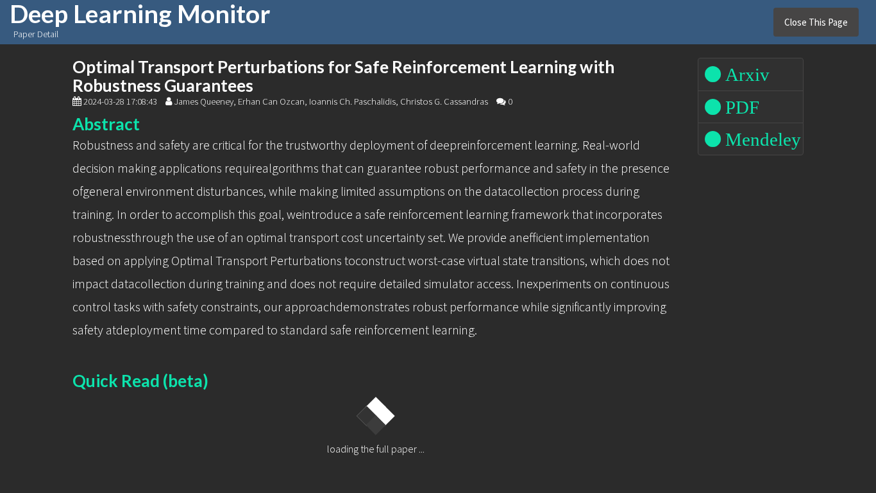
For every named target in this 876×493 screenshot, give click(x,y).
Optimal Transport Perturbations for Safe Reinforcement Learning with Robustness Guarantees (343, 76)
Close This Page (816, 22)
